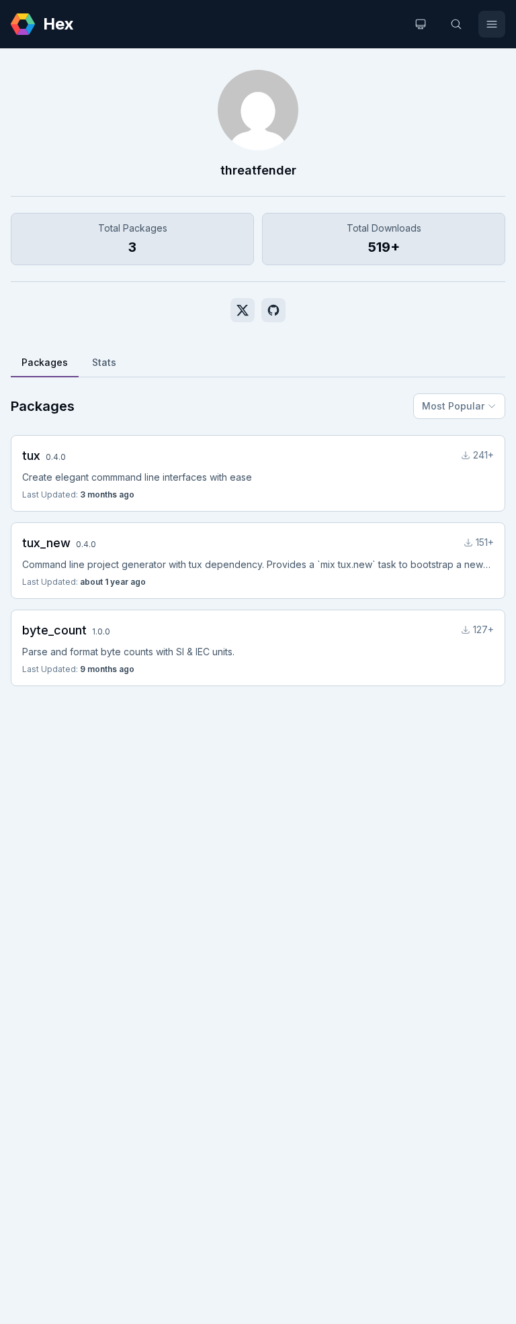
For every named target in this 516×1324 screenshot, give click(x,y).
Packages (45, 362)
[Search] (456, 24)
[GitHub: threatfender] (273, 310)
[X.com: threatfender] (242, 310)
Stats (104, 362)
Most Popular (453, 406)
